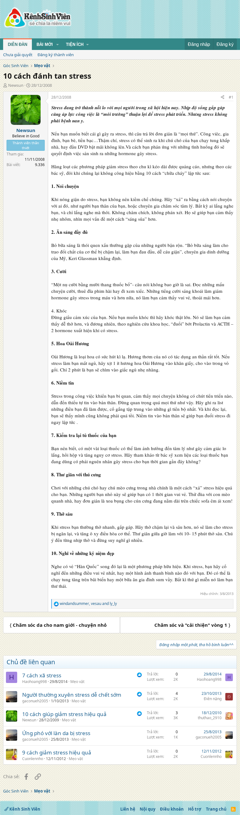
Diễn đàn (17, 44)
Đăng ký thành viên (56, 54)
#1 (231, 97)
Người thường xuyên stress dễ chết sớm (71, 694)
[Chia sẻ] (222, 97)
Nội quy (147, 809)
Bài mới (45, 44)
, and (88, 603)
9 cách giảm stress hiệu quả (56, 752)
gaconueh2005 (35, 701)
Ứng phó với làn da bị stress (56, 733)
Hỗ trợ (194, 809)
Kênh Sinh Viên (24, 809)
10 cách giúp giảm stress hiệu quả (64, 714)
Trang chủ (216, 809)
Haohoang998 (34, 681)
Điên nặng (213, 698)
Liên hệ (127, 809)
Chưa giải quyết (17, 54)
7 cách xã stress (41, 675)
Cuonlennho (32, 758)
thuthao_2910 (210, 717)
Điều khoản (172, 809)
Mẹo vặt (77, 681)
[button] (57, 44)
